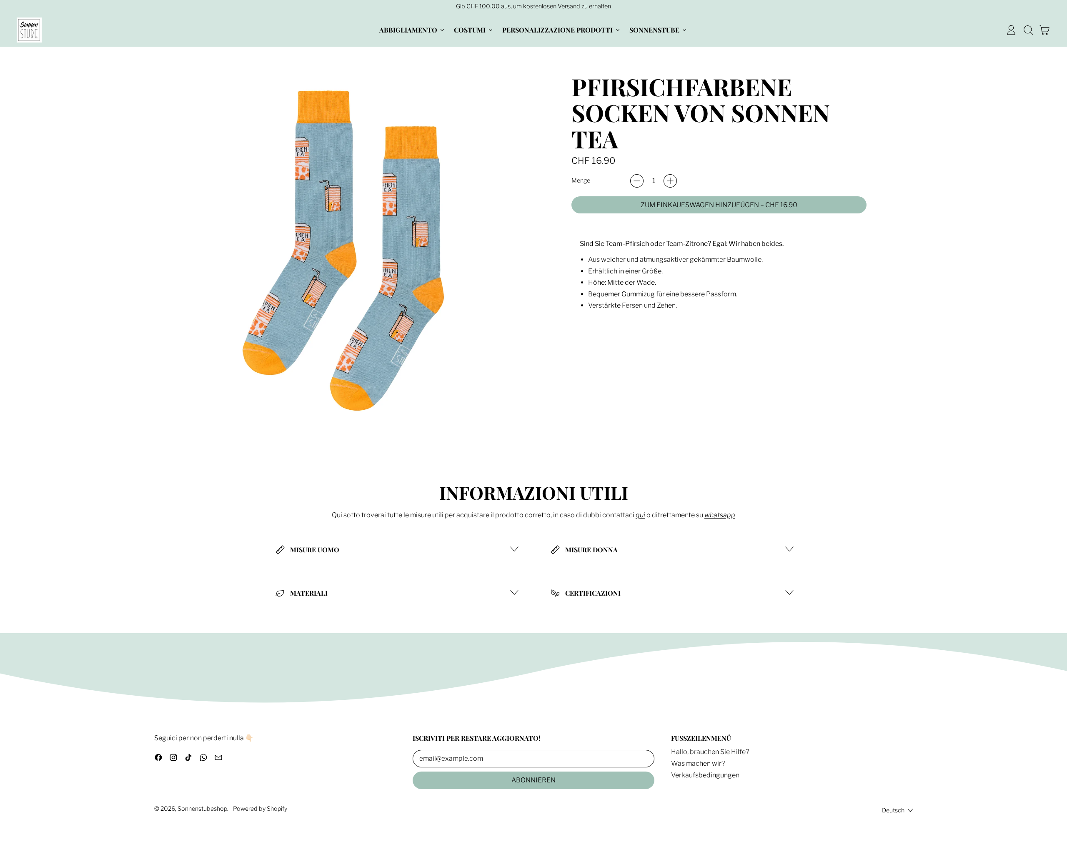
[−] (637, 181)
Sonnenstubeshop (202, 808)
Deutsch (893, 810)
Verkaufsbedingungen (705, 775)
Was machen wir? (698, 763)
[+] (670, 181)
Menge (580, 181)
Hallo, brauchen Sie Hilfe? (710, 752)
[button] (1028, 30)
